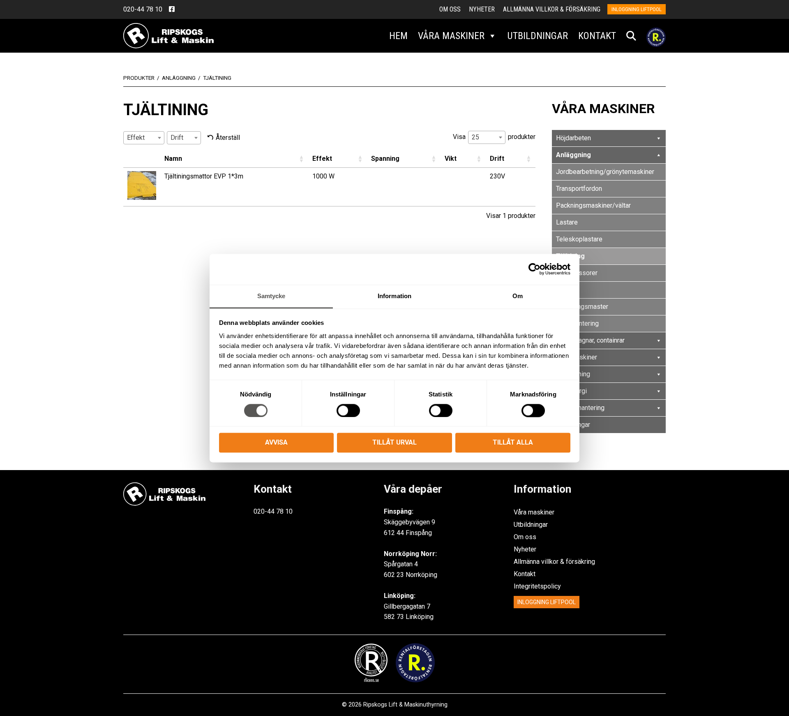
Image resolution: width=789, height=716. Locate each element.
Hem (398, 36)
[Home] (168, 35)
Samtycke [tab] (271, 295)
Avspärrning (573, 374)
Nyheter (482, 9)
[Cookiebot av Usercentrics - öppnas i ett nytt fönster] (534, 269)
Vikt (451, 158)
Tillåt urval (394, 443)
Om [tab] (517, 295)
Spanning (385, 158)
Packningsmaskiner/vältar (593, 205)
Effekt (322, 158)
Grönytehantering (580, 408)
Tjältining (570, 256)
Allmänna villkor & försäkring (551, 9)
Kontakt (597, 36)
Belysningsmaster (582, 306)
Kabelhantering (577, 323)
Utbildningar (537, 36)
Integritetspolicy (537, 586)
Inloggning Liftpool (546, 602)
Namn (173, 158)
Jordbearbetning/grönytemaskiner (605, 172)
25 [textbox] (475, 137)
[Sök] (631, 36)
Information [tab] (394, 295)
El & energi (571, 391)
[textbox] (138, 137)
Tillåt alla (513, 443)
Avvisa (276, 443)
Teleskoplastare (579, 239)
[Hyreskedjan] (656, 36)
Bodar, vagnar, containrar (590, 340)
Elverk (565, 290)
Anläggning (573, 155)
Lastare (567, 222)
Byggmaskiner (576, 357)
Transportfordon (579, 188)
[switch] (348, 410)
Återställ (228, 137)
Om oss (450, 9)
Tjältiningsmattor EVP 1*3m (203, 176)
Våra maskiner (451, 36)
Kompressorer (577, 273)
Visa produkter (494, 137)
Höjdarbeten (573, 138)
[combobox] (143, 137)
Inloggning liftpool (636, 9)
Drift (497, 158)
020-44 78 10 (142, 9)
